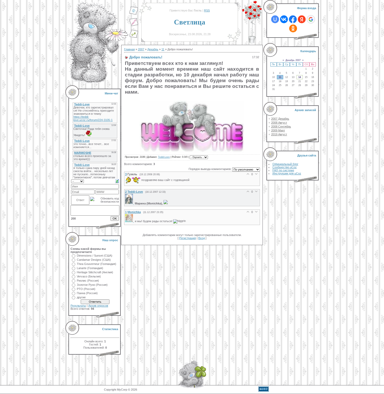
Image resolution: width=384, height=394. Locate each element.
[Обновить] (117, 180)
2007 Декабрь (280, 118)
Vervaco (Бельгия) (89, 276)
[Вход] (134, 36)
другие (81, 297)
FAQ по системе (283, 170)
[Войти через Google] (311, 19)
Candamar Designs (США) (94, 259)
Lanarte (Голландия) (90, 268)
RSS (207, 10)
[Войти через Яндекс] (302, 19)
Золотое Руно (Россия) (92, 284)
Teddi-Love (164, 157)
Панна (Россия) (87, 293)
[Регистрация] (134, 25)
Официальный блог (285, 164)
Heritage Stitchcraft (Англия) (95, 272)
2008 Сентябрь (281, 126)
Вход (201, 238)
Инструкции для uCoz (286, 173)
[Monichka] (130, 221)
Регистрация (187, 238)
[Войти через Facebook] (293, 19)
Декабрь (152, 49)
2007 (141, 49)
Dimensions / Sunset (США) (94, 255)
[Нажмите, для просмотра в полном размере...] (192, 151)
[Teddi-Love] (130, 203)
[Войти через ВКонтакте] (284, 19)
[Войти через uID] (275, 19)
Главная (129, 49)
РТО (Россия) (86, 288)
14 (299, 77)
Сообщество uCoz (284, 167)
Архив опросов (98, 305)
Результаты (78, 305)
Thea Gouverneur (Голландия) (96, 263)
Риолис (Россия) (88, 280)
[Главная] (134, 13)
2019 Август (279, 134)
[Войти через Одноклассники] (293, 28)
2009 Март (278, 130)
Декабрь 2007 (293, 60)
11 (162, 49)
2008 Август (279, 122)
